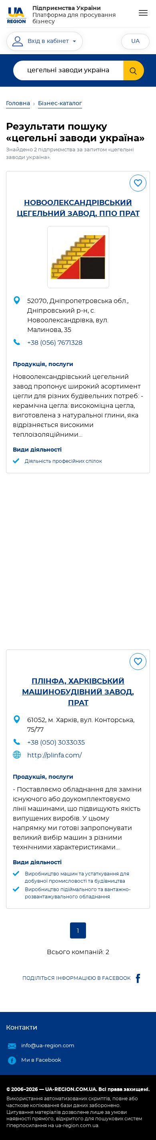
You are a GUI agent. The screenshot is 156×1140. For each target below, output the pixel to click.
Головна (18, 103)
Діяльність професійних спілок (63, 461)
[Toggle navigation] (143, 13)
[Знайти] (134, 70)
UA (135, 41)
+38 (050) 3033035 (56, 742)
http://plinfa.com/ (54, 755)
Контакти (21, 1027)
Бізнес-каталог (60, 103)
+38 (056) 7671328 (54, 343)
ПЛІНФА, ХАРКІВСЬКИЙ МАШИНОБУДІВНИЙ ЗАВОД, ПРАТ (78, 692)
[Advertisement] (78, 561)
